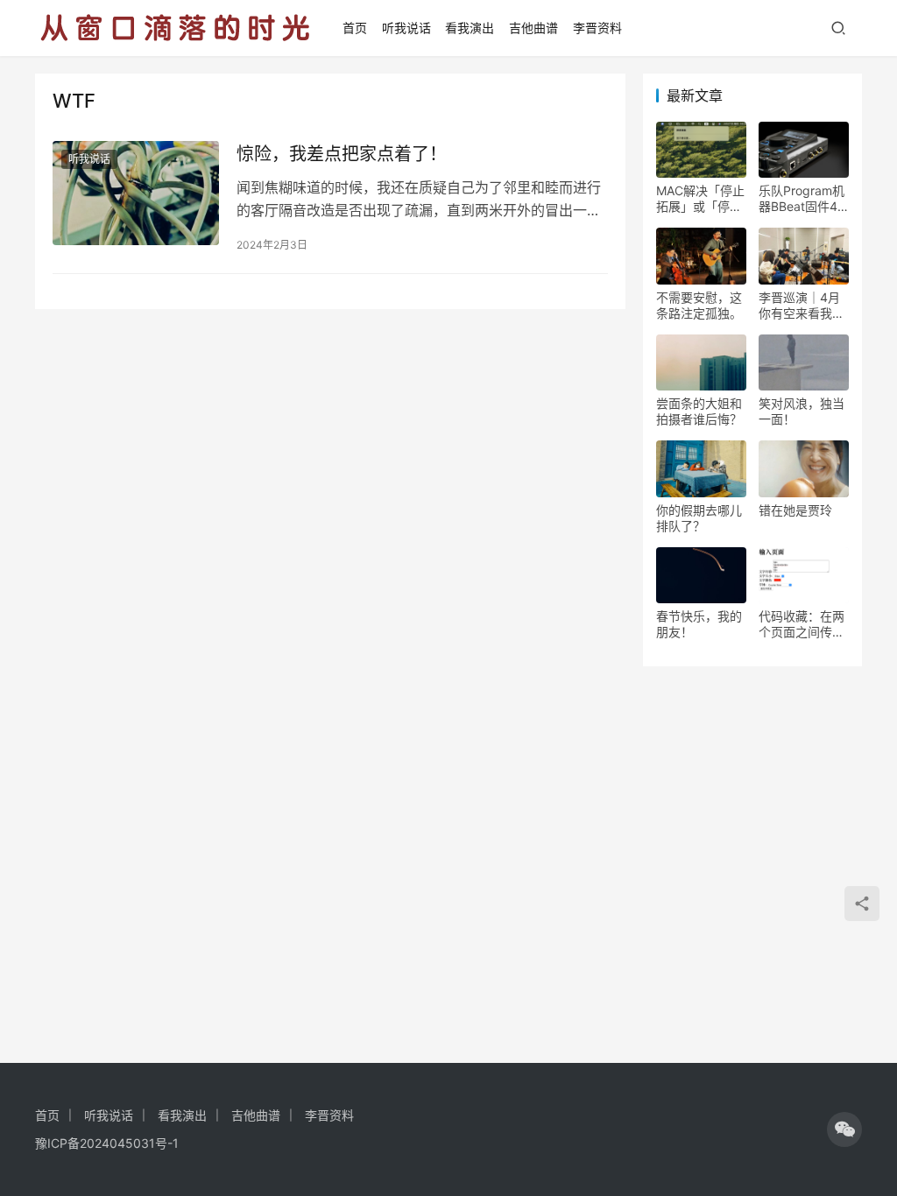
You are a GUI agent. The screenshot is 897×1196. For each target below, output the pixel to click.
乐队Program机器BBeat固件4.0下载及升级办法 (804, 199)
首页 (355, 27)
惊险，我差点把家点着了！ (342, 154)
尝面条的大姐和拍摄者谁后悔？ (699, 411)
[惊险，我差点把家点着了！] (136, 193)
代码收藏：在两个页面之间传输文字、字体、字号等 (801, 624)
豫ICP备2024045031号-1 (107, 1143)
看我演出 (469, 27)
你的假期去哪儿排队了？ (699, 518)
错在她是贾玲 (795, 510)
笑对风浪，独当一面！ (801, 411)
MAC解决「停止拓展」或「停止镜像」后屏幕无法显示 (700, 199)
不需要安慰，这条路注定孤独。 (699, 305)
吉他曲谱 (533, 27)
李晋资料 (597, 27)
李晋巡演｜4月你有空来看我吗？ (799, 305)
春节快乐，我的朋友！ (699, 624)
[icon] (844, 1129)
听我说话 (406, 27)
